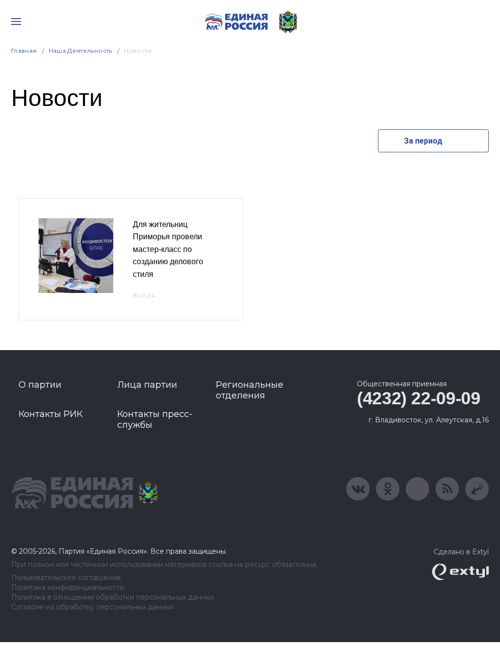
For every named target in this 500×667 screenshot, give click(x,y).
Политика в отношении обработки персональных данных (112, 597)
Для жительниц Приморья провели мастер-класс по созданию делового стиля (168, 249)
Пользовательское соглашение (66, 578)
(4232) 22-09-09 (418, 398)
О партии (40, 384)
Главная (24, 50)
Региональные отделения (249, 390)
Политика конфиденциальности (67, 588)
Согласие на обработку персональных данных (92, 607)
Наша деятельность (80, 50)
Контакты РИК (51, 414)
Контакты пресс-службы (154, 419)
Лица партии (147, 384)
